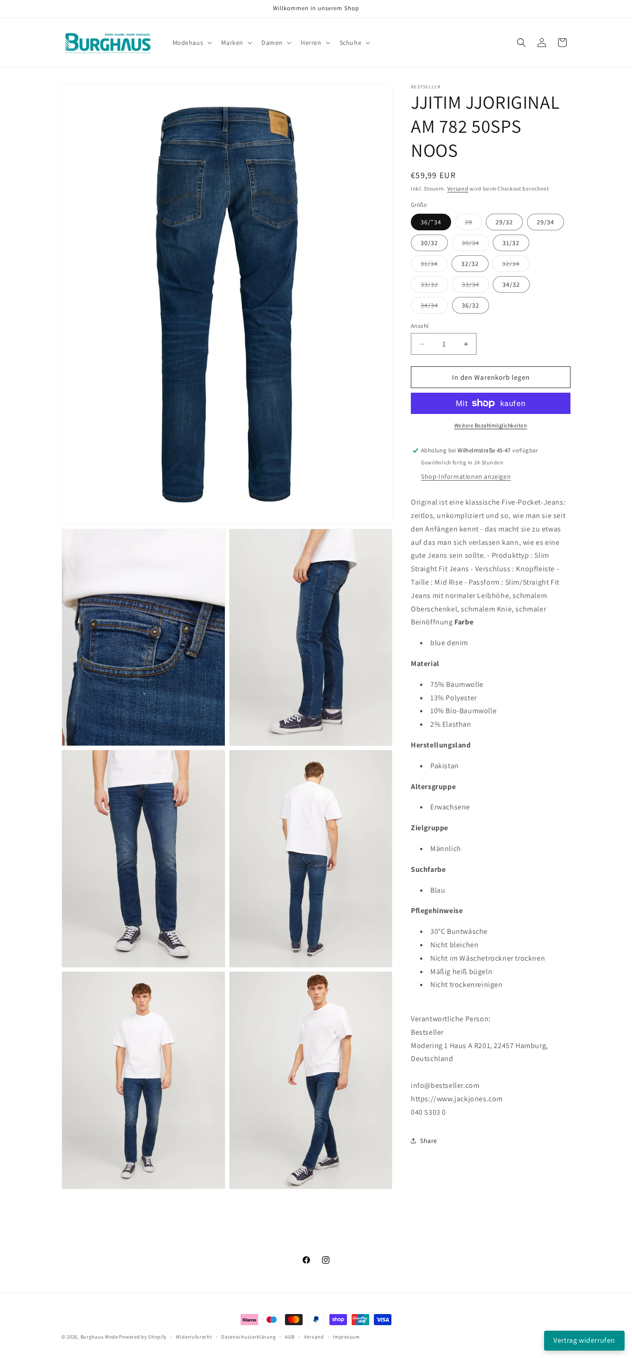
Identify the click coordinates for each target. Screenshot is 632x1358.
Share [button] (428, 1140)
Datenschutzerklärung (248, 1336)
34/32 (511, 284)
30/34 (475, 244)
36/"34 (431, 222)
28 (473, 223)
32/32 (470, 263)
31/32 (511, 243)
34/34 (434, 307)
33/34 (475, 286)
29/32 (504, 222)
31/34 (434, 265)
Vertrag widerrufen (584, 1340)
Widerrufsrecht (194, 1336)
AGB (290, 1336)
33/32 (434, 286)
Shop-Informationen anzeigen (466, 476)
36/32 (470, 305)
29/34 (545, 222)
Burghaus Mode (99, 1336)
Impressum (346, 1336)
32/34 (515, 265)
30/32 (429, 243)
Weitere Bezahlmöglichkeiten (490, 425)
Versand (458, 188)
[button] (191, 42)
